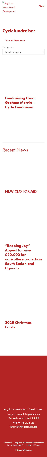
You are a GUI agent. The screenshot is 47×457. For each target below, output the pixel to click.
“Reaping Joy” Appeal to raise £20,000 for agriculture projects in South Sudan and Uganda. (23, 257)
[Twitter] (23, 433)
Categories (8, 47)
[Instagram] (31, 433)
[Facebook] (15, 433)
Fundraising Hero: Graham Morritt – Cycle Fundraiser (20, 102)
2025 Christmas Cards (18, 324)
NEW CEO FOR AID (21, 191)
